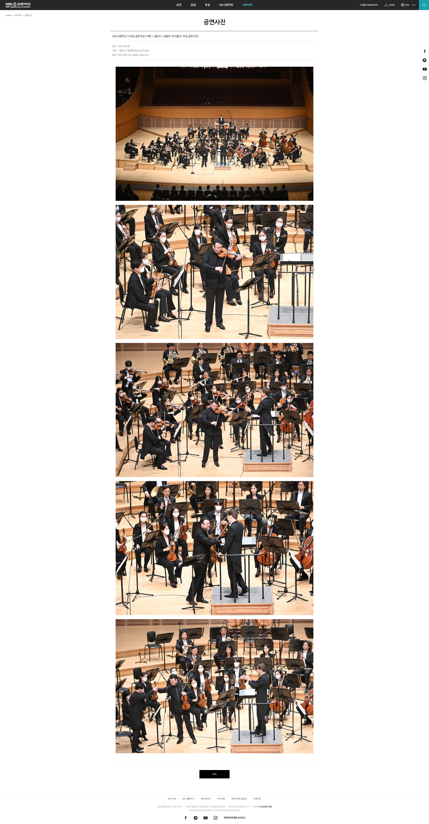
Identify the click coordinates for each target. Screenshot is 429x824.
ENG (414, 5)
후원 (207, 5)
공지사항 (172, 799)
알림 (193, 5)
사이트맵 (221, 799)
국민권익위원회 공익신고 (235, 818)
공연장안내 (205, 799)
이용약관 (257, 799)
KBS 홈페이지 (188, 799)
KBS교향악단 (226, 5)
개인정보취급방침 (239, 799)
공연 (178, 5)
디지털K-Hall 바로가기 (369, 5)
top (420, 816)
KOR (407, 5)
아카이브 (248, 5)
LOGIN (391, 5)
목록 (214, 774)
